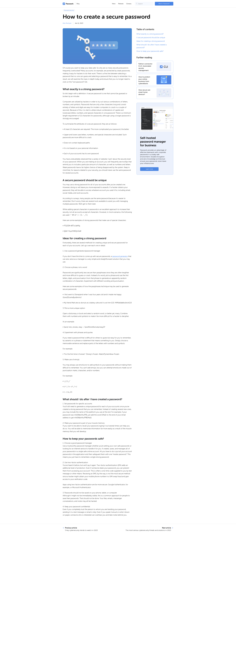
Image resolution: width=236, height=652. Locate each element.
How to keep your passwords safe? (149, 51)
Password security (69, 10)
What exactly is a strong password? (150, 34)
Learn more (149, 169)
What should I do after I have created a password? (151, 46)
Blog (78, 4)
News (113, 4)
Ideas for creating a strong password (150, 41)
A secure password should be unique (150, 37)
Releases (120, 4)
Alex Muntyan (67, 23)
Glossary (128, 4)
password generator (120, 256)
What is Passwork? (164, 4)
